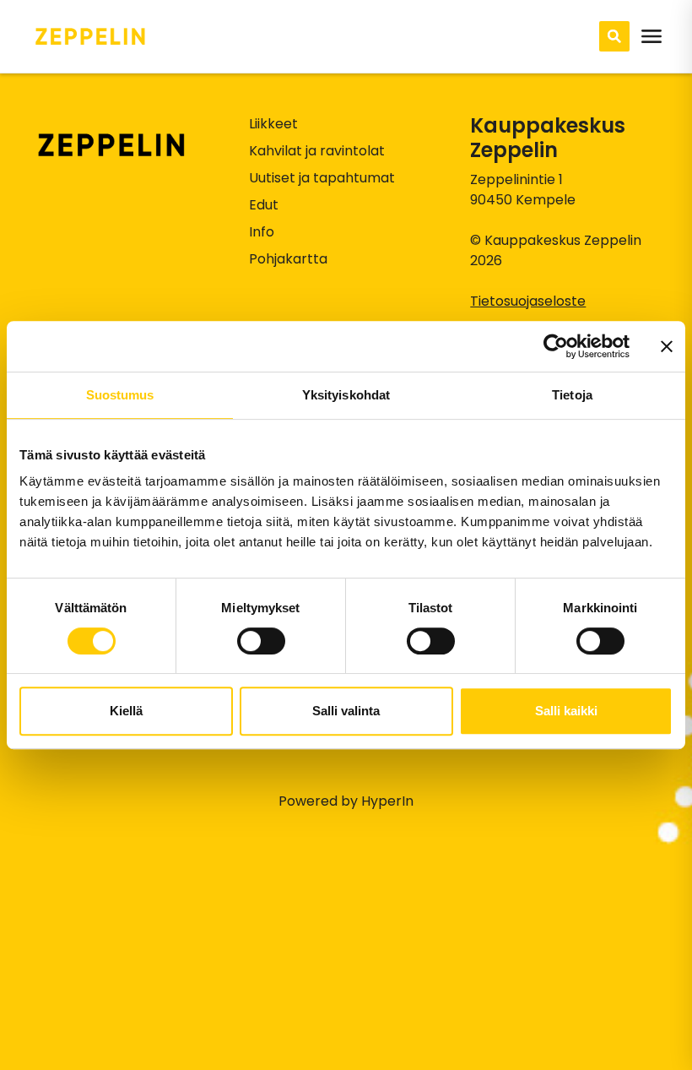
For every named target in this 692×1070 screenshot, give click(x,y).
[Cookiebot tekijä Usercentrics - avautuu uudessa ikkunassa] (556, 346)
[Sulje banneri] (667, 346)
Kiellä (126, 710)
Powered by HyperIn (346, 801)
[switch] (261, 640)
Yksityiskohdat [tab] (346, 395)
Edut (263, 205)
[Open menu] (651, 36)
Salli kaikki (566, 710)
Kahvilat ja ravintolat (317, 150)
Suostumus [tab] (120, 395)
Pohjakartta (288, 259)
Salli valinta (346, 710)
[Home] (90, 36)
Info (261, 232)
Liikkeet (273, 123)
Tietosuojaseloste (528, 301)
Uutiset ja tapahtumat (322, 177)
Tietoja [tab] (572, 395)
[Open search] (614, 36)
